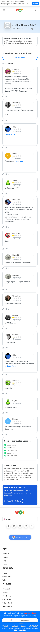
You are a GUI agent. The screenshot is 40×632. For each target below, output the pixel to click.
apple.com (11, 453)
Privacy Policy (22, 630)
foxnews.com (12, 456)
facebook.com (12, 450)
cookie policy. (5, 5)
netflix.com (11, 448)
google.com (11, 445)
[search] (35, 10)
